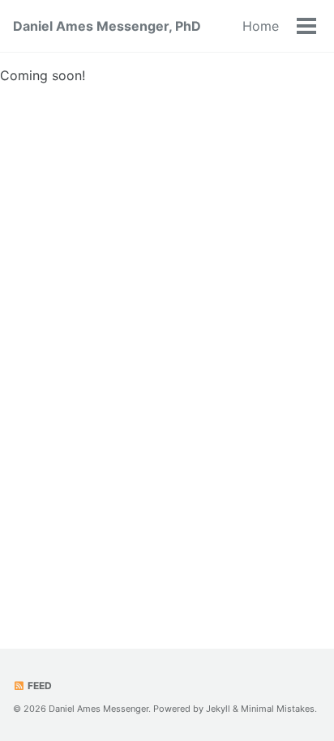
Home (260, 26)
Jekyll (218, 708)
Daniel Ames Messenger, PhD (107, 26)
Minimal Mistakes (278, 708)
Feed (38, 685)
